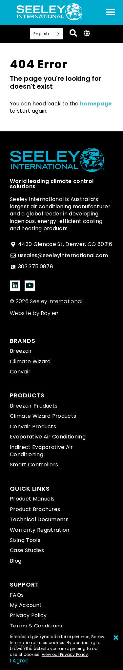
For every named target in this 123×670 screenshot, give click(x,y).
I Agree (19, 660)
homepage (96, 103)
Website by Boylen (34, 313)
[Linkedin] (15, 285)
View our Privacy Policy (65, 654)
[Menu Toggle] (110, 12)
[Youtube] (30, 285)
